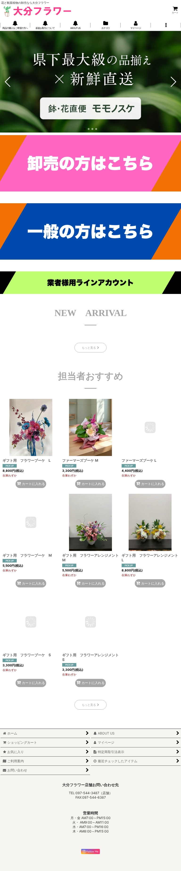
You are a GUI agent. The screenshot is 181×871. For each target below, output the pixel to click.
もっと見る (89, 347)
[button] (166, 25)
